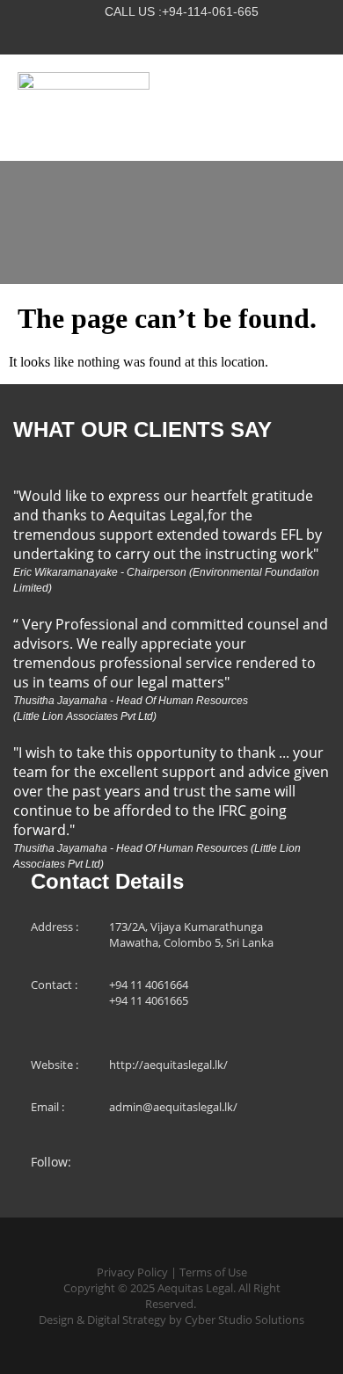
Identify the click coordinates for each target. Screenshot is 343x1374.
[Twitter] (135, 34)
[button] (314, 108)
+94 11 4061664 (148, 984)
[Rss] (207, 34)
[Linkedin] (171, 34)
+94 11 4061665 (148, 1000)
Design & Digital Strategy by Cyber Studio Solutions (171, 1319)
